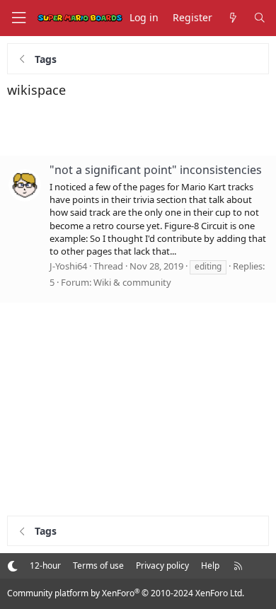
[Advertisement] (138, 127)
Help (210, 565)
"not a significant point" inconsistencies (156, 170)
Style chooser (12, 565)
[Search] (259, 18)
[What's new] (232, 18)
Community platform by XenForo (125, 593)
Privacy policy (162, 565)
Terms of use (98, 565)
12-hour (45, 565)
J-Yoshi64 (68, 266)
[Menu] (18, 18)
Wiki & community (132, 282)
